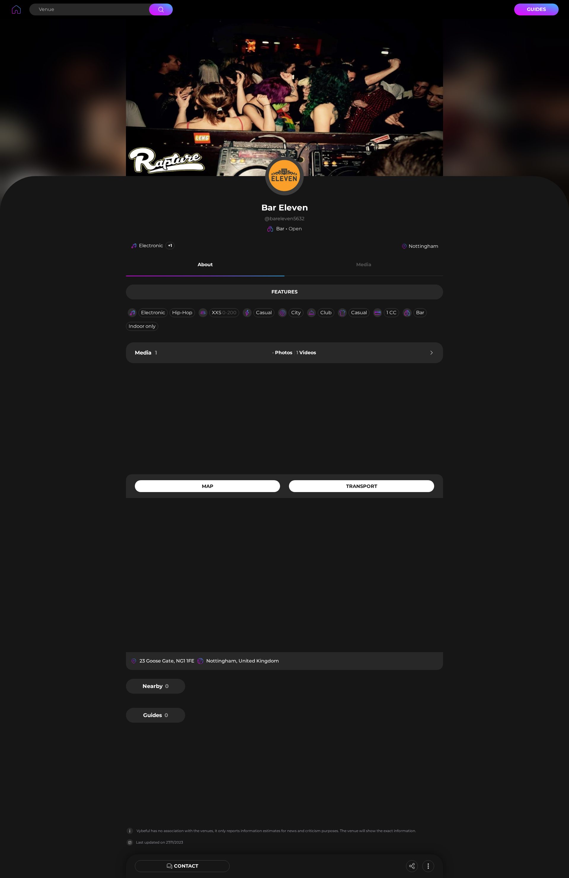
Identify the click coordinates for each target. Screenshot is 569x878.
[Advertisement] (284, 417)
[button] (205, 265)
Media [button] (363, 264)
